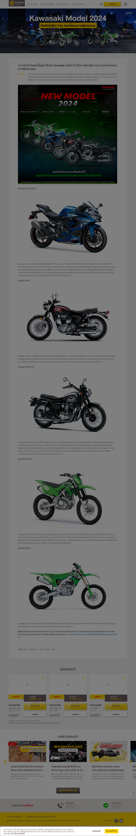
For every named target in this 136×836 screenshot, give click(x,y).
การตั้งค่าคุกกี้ (96, 831)
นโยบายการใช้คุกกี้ (19, 834)
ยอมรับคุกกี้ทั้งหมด (111, 831)
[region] (68, 831)
